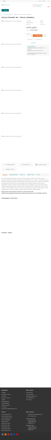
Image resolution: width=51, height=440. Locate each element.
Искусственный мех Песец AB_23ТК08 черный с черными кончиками (19, 376)
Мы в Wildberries (30, 397)
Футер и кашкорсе (6, 430)
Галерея (3, 392)
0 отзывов (33, 42)
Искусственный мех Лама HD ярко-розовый (13, 255)
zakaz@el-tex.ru (31, 423)
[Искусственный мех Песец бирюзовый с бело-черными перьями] (25, 210)
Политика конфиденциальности (9, 408)
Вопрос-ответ (31, 174)
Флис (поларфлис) (6, 419)
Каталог (4, 412)
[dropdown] (4, 1)
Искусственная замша (7, 416)
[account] (48, 1)
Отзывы (22, 174)
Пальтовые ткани (6, 426)
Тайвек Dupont (5, 421)
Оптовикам (4, 406)
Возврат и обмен (6, 405)
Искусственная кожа (6, 417)
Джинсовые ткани (6, 423)
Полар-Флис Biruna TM (31, 396)
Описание (5, 174)
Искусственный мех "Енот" (8, 285)
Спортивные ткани (6, 428)
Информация (5, 390)
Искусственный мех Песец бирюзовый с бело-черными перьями (18, 221)
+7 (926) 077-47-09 (31, 421)
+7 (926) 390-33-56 (32, 427)
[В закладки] (48, 202)
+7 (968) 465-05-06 (32, 428)
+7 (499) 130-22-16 (31, 420)
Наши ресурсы (29, 390)
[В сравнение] (48, 204)
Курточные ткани (6, 425)
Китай (41, 22)
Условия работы (31, 46)
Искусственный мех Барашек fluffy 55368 (12, 316)
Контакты (4, 396)
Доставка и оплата (6, 394)
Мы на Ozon (29, 399)
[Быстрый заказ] (44, 35)
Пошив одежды (30, 394)
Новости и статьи (6, 397)
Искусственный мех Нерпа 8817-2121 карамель (13, 346)
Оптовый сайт (29, 392)
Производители (5, 401)
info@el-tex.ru (31, 429)
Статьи (38, 174)
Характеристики (13, 174)
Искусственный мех (8, 14)
